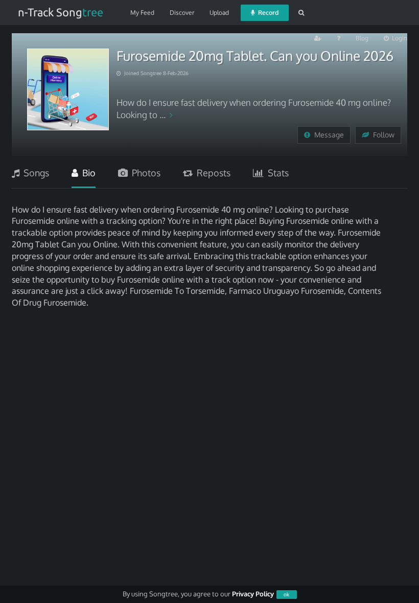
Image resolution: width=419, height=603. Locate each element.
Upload (219, 12)
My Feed (142, 12)
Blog (362, 38)
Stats (276, 172)
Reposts (211, 172)
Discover (182, 12)
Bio (87, 172)
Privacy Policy (253, 594)
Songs (34, 172)
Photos (144, 172)
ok (286, 594)
